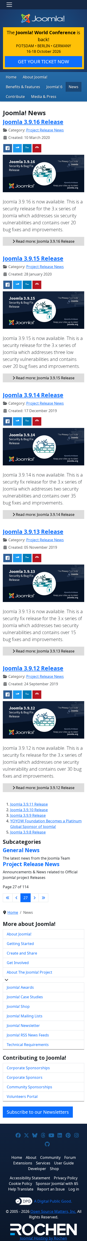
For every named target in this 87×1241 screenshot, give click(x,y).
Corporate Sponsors (24, 1077)
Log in (73, 1189)
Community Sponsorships (29, 1087)
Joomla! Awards (20, 987)
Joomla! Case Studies (25, 996)
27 (25, 897)
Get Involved (18, 962)
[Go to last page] (43, 897)
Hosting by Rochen (43, 1238)
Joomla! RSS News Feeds (28, 1035)
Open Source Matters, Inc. (53, 1211)
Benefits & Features (23, 86)
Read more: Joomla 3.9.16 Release (44, 241)
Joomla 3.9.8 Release (28, 832)
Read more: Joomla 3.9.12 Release (44, 787)
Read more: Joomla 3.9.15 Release (44, 377)
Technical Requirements (28, 1044)
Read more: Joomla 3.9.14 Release (44, 514)
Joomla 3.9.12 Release (33, 668)
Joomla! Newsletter (23, 1025)
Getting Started (20, 943)
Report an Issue (51, 1189)
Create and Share (22, 953)
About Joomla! (35, 77)
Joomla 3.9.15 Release (33, 258)
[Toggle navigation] (9, 4)
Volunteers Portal (22, 1096)
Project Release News (45, 130)
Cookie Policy (20, 1183)
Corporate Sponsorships (28, 1067)
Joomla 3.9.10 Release (29, 809)
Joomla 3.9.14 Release (33, 395)
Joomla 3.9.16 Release (33, 122)
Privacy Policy (65, 1177)
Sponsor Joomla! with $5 (57, 1183)
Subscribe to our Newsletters (38, 1112)
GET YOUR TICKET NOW (43, 61)
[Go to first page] (8, 897)
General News (21, 850)
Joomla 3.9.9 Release (28, 815)
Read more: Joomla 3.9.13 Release (44, 651)
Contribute (15, 96)
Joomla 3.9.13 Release (33, 531)
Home (11, 77)
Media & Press (43, 96)
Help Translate (20, 1189)
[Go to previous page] (16, 897)
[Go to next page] (34, 897)
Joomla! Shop (18, 1006)
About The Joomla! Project (29, 972)
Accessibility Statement (30, 1177)
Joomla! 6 (54, 86)
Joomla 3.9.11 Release (29, 804)
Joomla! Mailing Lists (24, 1016)
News (73, 86)
